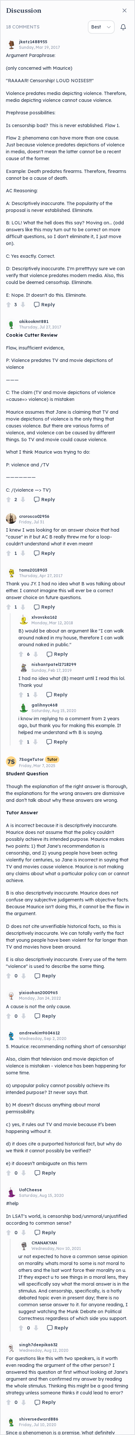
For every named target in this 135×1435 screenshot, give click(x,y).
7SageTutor (31, 759)
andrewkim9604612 (39, 1032)
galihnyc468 (44, 705)
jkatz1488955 (33, 41)
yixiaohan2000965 (38, 992)
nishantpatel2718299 (53, 664)
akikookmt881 (33, 321)
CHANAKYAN (44, 1242)
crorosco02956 (34, 516)
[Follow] (123, 27)
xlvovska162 (44, 617)
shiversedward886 (38, 1419)
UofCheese (30, 1189)
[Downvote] (23, 304)
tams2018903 (33, 570)
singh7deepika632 (38, 1344)
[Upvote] (8, 304)
